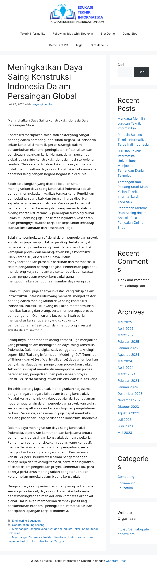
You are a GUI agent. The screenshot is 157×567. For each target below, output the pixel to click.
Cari (121, 65)
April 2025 (125, 328)
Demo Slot (130, 33)
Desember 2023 (130, 394)
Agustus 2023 (128, 413)
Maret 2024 (127, 374)
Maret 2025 (126, 335)
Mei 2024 (125, 361)
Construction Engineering (28, 524)
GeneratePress (116, 561)
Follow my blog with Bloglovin (73, 33)
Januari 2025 (128, 348)
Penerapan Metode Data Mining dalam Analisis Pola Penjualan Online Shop (132, 217)
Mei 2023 (125, 433)
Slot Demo (108, 33)
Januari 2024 (128, 387)
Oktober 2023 (128, 407)
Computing (126, 477)
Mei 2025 (125, 322)
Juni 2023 (125, 426)
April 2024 (125, 368)
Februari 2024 (128, 381)
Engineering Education (26, 520)
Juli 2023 (125, 420)
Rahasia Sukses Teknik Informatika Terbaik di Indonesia (133, 139)
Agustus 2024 (128, 355)
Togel (79, 45)
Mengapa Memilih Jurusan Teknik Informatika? (131, 123)
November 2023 (130, 400)
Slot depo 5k (99, 45)
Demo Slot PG (58, 45)
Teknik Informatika (32, 33)
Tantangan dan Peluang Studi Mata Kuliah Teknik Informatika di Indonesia (133, 191)
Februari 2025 (128, 341)
